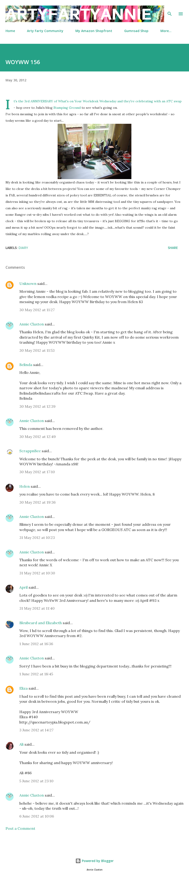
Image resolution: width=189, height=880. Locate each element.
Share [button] (173, 247)
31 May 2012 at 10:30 (37, 573)
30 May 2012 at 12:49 (37, 436)
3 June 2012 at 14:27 (36, 730)
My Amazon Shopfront (93, 31)
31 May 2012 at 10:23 (37, 537)
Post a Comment (20, 828)
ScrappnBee (30, 451)
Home (10, 31)
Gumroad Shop (136, 31)
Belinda (25, 364)
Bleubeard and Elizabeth (40, 622)
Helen (24, 486)
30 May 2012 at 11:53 (37, 350)
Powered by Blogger (97, 861)
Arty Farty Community (45, 31)
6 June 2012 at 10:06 (36, 816)
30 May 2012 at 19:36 (37, 502)
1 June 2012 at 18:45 (36, 674)
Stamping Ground (67, 108)
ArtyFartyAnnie (78, 13)
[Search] (169, 8)
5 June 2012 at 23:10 (36, 781)
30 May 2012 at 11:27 (37, 309)
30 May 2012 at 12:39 (37, 406)
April (23, 587)
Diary (23, 247)
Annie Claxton (31, 324)
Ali (21, 744)
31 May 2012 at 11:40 (37, 608)
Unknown (27, 283)
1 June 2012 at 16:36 (36, 643)
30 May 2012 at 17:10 (37, 472)
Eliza (23, 688)
